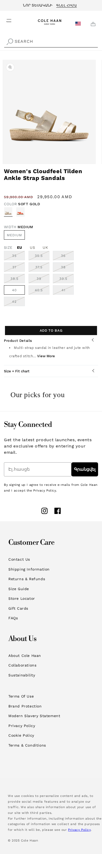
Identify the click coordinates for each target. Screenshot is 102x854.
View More (46, 356)
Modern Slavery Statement (34, 716)
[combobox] (51, 41)
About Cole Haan (24, 655)
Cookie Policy (21, 735)
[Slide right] (96, 161)
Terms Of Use (21, 696)
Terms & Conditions (27, 745)
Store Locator (21, 598)
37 (18, 268)
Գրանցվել (84, 469)
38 (67, 268)
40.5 (42, 291)
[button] (6, 19)
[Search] (9, 42)
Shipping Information (29, 569)
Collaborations (22, 665)
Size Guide (18, 589)
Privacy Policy (21, 726)
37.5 (42, 268)
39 (43, 279)
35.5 (42, 256)
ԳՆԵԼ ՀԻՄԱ (66, 5)
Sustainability (21, 675)
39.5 (66, 279)
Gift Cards (18, 608)
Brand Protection (25, 706)
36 (67, 256)
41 (67, 291)
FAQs (13, 618)
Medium (14, 235)
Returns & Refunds (26, 579)
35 (18, 256)
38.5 (17, 279)
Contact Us (19, 559)
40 (14, 290)
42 (18, 302)
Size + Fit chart (17, 371)
